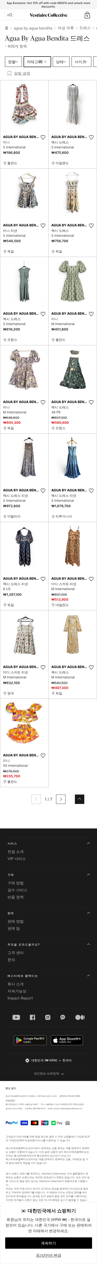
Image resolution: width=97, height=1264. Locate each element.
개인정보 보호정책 (46, 1074)
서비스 (12, 843)
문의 (11, 959)
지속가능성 (17, 991)
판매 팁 (14, 928)
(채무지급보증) (27, 1140)
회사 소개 (16, 984)
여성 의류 (66, 27)
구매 (11, 875)
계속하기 (48, 1243)
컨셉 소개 (16, 851)
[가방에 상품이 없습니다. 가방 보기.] (87, 15)
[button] (87, 15)
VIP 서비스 (17, 858)
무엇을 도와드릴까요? (24, 944)
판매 (11, 913)
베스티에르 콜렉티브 (23, 976)
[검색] (10, 15)
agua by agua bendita (33, 28)
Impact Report (20, 998)
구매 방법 (16, 883)
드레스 (85, 27)
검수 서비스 (18, 890)
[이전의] (36, 799)
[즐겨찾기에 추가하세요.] (43, 137)
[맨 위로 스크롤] (79, 799)
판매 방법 (16, 921)
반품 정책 (16, 897)
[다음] (60, 799)
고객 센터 (16, 952)
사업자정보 (10, 1100)
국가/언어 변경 (48, 1255)
